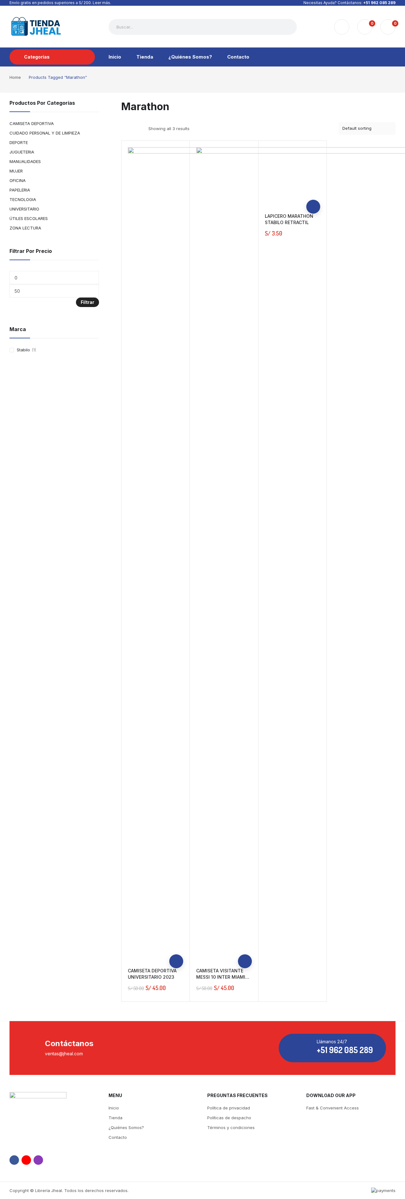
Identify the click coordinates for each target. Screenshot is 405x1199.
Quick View (176, 947)
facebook (14, 1160)
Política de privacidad (228, 1107)
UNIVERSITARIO (24, 208)
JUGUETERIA (21, 151)
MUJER (16, 170)
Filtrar (87, 302)
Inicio (114, 1107)
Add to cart (176, 961)
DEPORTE (18, 142)
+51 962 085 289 (379, 2)
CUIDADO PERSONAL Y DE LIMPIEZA (44, 132)
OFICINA (17, 180)
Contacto (118, 1137)
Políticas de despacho (229, 1117)
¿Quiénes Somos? (126, 1127)
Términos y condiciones (231, 1127)
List (136, 128)
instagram (38, 1160)
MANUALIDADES (25, 161)
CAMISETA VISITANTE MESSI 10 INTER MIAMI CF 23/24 (220, 977)
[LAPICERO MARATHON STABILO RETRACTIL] (293, 175)
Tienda (115, 1117)
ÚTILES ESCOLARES (28, 218)
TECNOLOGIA (22, 199)
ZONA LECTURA (25, 227)
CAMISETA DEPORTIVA (31, 123)
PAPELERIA (19, 189)
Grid (125, 128)
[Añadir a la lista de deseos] (176, 933)
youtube (26, 1160)
